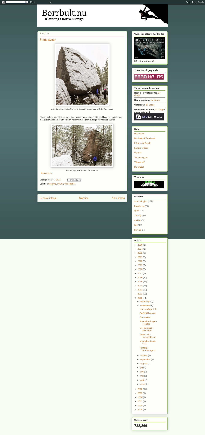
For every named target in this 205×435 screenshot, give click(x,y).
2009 (140, 393)
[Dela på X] (73, 180)
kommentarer (46, 173)
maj (142, 376)
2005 (140, 405)
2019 (140, 265)
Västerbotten (69, 184)
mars (143, 384)
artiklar (137, 220)
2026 (140, 245)
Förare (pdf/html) (142, 143)
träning (137, 230)
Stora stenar (48, 39)
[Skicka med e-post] (68, 180)
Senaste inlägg (48, 198)
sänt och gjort (140, 201)
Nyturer (137, 152)
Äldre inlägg (118, 198)
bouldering (139, 206)
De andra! (139, 167)
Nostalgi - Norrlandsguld (147, 349)
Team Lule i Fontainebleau (147, 335)
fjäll (135, 225)
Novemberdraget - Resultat (148, 322)
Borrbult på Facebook (144, 138)
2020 (140, 261)
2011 (140, 298)
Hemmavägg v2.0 (148, 309)
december (145, 301)
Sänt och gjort (141, 157)
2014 (140, 285)
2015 (140, 281)
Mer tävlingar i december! (146, 329)
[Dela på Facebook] (76, 180)
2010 (140, 389)
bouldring (52, 184)
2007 (140, 401)
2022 (140, 253)
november (145, 305)
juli (141, 367)
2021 (140, 257)
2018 (140, 269)
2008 (140, 397)
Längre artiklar (141, 148)
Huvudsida (139, 133)
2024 (140, 249)
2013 (140, 290)
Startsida (84, 198)
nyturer (60, 184)
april (142, 380)
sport (136, 210)
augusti (144, 363)
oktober (144, 355)
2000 (140, 409)
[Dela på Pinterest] (79, 180)
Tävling (137, 215)
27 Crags (155, 100)
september (145, 359)
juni (142, 372)
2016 (140, 277)
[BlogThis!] (71, 180)
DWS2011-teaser (148, 313)
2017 (140, 273)
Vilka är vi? (139, 162)
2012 (140, 294)
